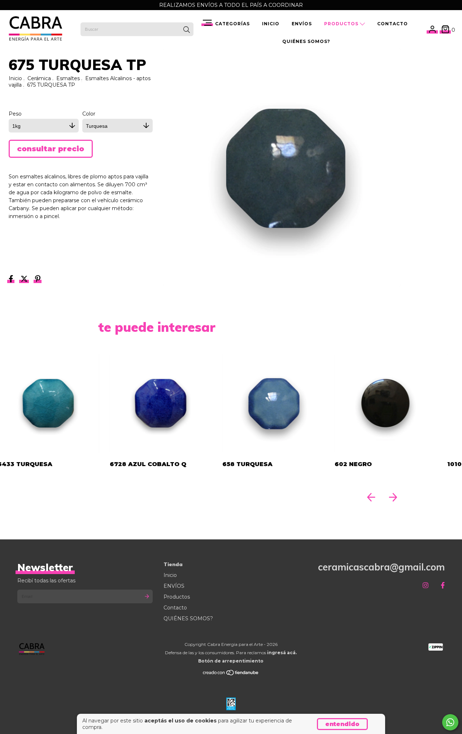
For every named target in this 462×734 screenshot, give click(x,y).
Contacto (392, 23)
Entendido (342, 724)
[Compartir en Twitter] (25, 280)
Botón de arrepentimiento (230, 661)
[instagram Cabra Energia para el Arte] (425, 586)
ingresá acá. (282, 652)
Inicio (270, 23)
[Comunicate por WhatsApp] (450, 722)
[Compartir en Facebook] (12, 280)
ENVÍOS (302, 23)
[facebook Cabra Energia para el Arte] (443, 586)
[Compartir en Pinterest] (37, 280)
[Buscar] (186, 30)
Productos (342, 23)
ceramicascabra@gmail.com (381, 567)
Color (88, 113)
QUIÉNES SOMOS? (306, 41)
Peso (15, 113)
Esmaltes (68, 78)
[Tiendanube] (231, 674)
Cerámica (39, 78)
